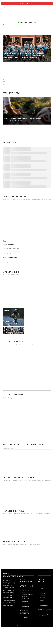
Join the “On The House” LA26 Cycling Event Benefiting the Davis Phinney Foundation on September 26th (9, 362)
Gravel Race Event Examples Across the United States (42, 466)
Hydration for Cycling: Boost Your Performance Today (26, 471)
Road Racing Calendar (8, 253)
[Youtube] (30, 3)
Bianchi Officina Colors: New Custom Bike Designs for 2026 (10, 500)
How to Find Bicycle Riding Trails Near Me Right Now (25, 292)
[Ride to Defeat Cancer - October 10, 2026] (27, 22)
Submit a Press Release (26, 601)
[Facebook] (21, 3)
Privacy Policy (42, 602)
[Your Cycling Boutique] (13, 330)
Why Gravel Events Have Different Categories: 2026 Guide (10, 466)
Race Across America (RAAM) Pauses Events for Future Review (10, 140)
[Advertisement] (13, 378)
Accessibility (42, 585)
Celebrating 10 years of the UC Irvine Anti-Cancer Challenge (10, 529)
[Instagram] (25, 3)
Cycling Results (7, 262)
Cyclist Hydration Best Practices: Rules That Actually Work (42, 78)
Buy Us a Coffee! (43, 590)
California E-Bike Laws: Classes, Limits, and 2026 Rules (9, 292)
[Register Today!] (6, 84)
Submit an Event (25, 606)
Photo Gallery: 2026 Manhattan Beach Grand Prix (26, 235)
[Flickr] (23, 3)
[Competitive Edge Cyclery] (13, 317)
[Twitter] (28, 3)
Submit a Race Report (26, 603)
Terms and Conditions (44, 605)
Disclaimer (42, 600)
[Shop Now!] (5, 241)
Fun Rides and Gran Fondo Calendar (11, 248)
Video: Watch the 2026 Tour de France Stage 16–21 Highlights (26, 564)
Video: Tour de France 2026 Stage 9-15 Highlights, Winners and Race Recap (10, 235)
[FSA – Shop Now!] (27, 26)
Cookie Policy (42, 597)
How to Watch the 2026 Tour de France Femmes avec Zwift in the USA (9, 564)
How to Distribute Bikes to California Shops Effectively (43, 292)
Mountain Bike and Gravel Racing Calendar (13, 251)
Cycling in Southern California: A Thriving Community (25, 535)
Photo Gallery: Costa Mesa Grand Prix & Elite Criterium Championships (26, 219)
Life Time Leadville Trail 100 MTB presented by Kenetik (43, 140)
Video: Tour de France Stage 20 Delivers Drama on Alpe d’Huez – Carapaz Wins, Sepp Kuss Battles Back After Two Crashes (43, 565)
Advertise (41, 588)
